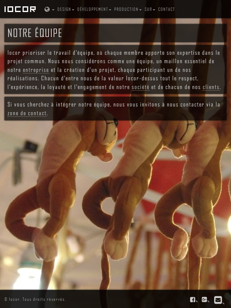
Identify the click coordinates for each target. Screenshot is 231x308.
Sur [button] (148, 9)
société (140, 86)
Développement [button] (92, 9)
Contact (166, 9)
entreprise (36, 69)
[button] (49, 9)
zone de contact (27, 112)
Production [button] (126, 9)
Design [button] (64, 9)
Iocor (21, 9)
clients (211, 86)
